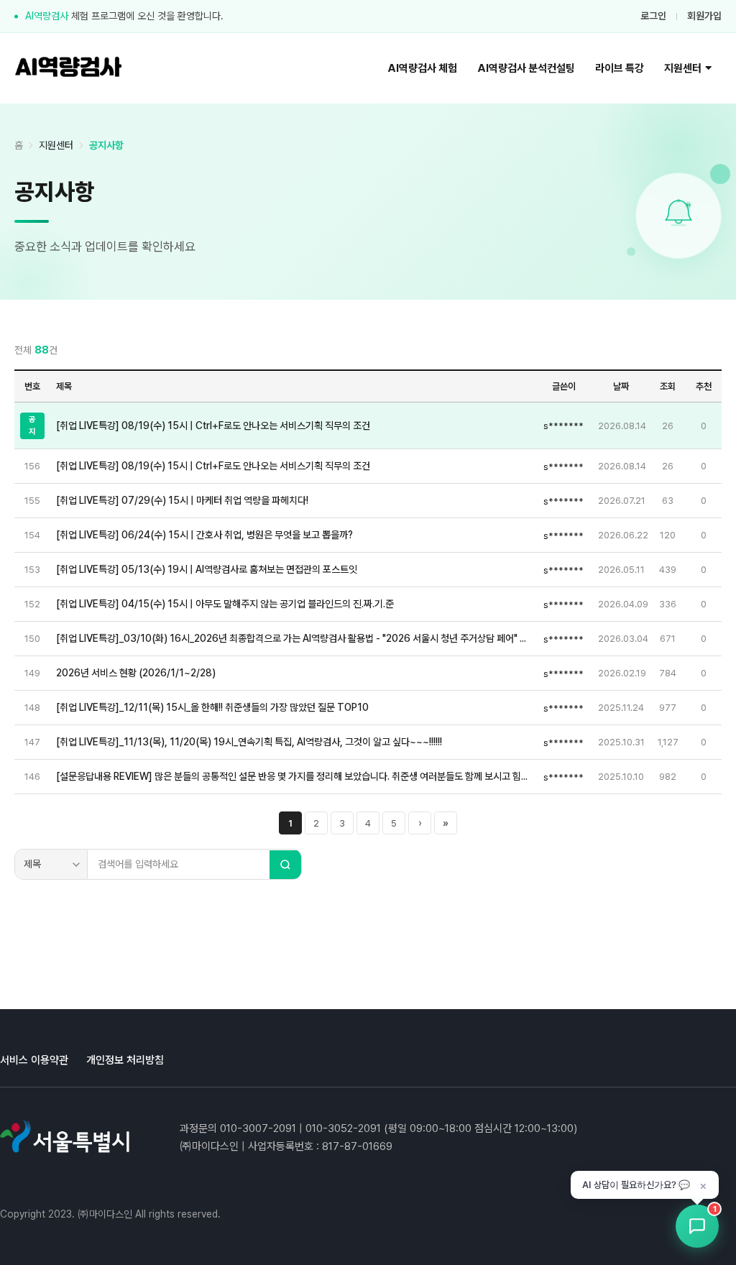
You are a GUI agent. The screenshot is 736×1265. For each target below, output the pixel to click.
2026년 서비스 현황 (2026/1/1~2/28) (136, 672)
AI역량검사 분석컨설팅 (526, 68)
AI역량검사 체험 (422, 68)
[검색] (285, 864)
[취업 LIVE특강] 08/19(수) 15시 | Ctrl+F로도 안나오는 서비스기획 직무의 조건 (213, 425)
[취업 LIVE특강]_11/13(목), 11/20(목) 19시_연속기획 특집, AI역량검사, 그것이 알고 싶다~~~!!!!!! (249, 742)
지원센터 (683, 68)
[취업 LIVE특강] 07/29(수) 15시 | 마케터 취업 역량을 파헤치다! (182, 500)
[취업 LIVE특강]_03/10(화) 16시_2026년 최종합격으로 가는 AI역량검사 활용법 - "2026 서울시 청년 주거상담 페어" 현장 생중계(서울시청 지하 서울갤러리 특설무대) (292, 638)
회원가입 (704, 16)
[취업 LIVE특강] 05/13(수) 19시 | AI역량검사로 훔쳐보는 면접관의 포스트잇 (206, 569)
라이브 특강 (619, 68)
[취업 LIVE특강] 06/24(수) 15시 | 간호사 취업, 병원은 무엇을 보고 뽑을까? (204, 534)
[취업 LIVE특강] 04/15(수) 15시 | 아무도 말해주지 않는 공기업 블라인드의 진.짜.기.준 (225, 604)
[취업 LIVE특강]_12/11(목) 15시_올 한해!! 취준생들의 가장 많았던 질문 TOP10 (212, 707)
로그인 (653, 16)
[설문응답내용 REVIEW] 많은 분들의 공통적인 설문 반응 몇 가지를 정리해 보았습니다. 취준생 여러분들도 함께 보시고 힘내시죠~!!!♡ (292, 776)
